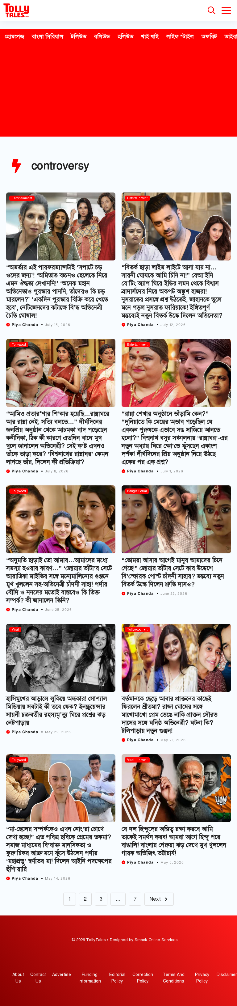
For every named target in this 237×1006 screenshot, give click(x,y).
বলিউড (102, 36)
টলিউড (78, 36)
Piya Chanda (25, 324)
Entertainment (22, 198)
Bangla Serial (137, 491)
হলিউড (125, 36)
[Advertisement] (118, 90)
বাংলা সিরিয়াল (47, 36)
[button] (211, 10)
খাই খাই (150, 36)
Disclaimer (227, 974)
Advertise (61, 974)
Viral (15, 630)
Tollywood (19, 345)
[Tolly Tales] (16, 10)
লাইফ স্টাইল (180, 36)
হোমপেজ (14, 36)
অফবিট (209, 36)
